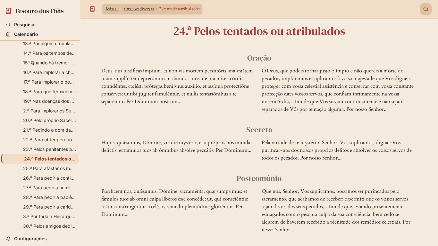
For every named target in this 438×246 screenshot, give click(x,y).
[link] (40, 10)
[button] (40, 24)
